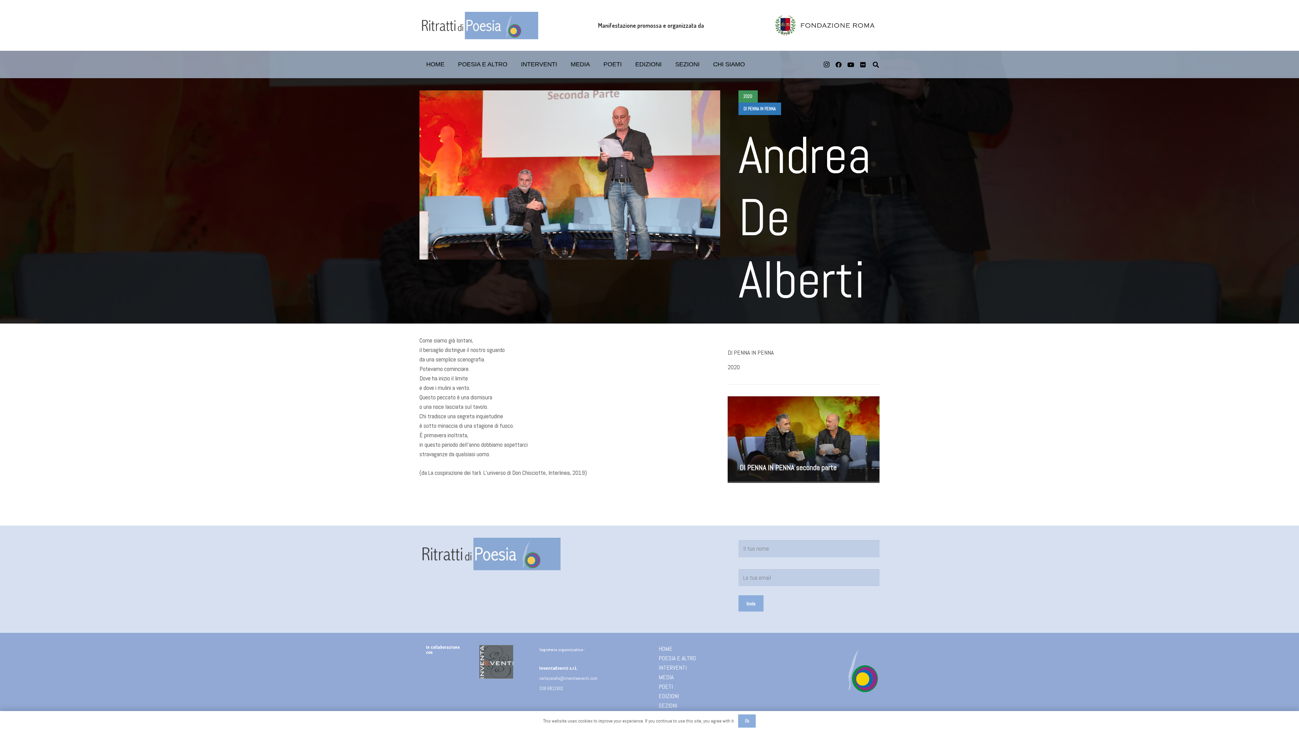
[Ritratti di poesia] (478, 25)
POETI (666, 686)
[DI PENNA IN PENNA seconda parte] (804, 439)
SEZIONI (668, 705)
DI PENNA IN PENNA (751, 352)
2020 (734, 367)
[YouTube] (851, 65)
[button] (627, 64)
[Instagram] (826, 65)
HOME (666, 648)
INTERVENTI (673, 667)
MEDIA (666, 677)
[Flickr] (863, 65)
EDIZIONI (669, 696)
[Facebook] (839, 65)
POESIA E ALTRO (677, 658)
